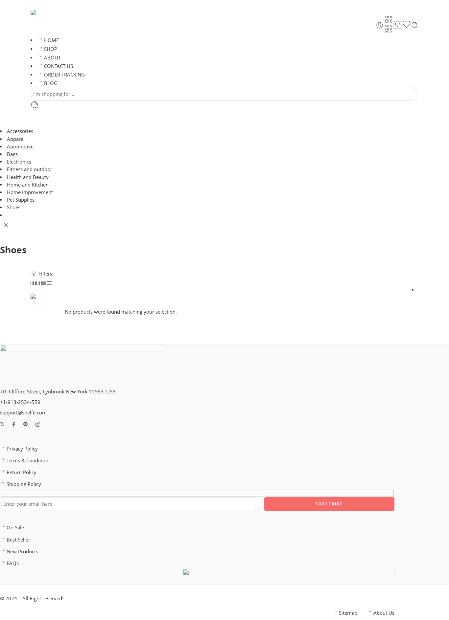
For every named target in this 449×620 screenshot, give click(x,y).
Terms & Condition (27, 460)
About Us (383, 613)
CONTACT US (58, 66)
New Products (22, 551)
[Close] (6, 225)
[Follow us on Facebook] (13, 424)
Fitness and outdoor (29, 169)
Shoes (13, 207)
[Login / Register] (380, 25)
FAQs (13, 563)
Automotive (20, 147)
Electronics (19, 162)
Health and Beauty (28, 177)
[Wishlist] (406, 25)
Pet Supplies (21, 200)
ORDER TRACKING (64, 75)
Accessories (20, 131)
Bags (12, 154)
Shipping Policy (24, 484)
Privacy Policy (22, 449)
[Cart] (397, 25)
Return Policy (21, 472)
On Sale (15, 527)
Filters (44, 274)
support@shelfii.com (23, 413)
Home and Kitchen (28, 185)
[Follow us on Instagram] (38, 424)
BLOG (51, 83)
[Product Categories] (388, 19)
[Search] (414, 25)
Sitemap (348, 613)
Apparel (16, 139)
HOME (51, 40)
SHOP (50, 49)
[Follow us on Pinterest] (25, 424)
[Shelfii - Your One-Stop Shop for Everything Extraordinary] (40, 12)
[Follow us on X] (2, 424)
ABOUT (52, 58)
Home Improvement (30, 192)
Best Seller (18, 540)
